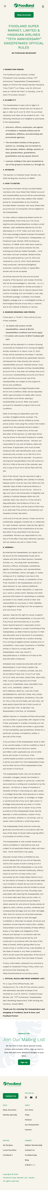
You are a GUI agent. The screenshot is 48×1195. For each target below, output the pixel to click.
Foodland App (31, 1155)
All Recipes (8, 1145)
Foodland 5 (8, 1155)
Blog (27, 1160)
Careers (28, 1130)
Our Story (29, 1110)
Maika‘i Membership (33, 1145)
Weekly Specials (10, 1115)
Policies (28, 1120)
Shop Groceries (24, 15)
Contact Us (29, 1150)
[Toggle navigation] (5, 6)
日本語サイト (30, 1165)
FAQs (27, 1115)
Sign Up (24, 1062)
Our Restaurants (32, 1125)
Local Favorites (9, 1150)
